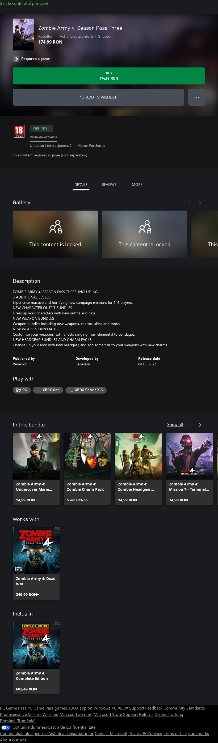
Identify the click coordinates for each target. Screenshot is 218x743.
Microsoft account (76, 714)
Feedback (153, 708)
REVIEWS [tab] (109, 184)
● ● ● (196, 97)
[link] (36, 469)
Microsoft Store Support (116, 714)
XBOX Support (131, 708)
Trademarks (198, 733)
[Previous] (189, 202)
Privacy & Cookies (145, 733)
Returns (146, 714)
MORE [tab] (137, 184)
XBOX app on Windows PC (92, 708)
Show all (175, 424)
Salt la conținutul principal (24, 3)
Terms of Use (175, 733)
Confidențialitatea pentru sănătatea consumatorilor (47, 733)
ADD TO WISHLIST (101, 97)
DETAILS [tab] (80, 184)
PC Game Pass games (47, 708)
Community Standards (184, 708)
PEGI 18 (38, 128)
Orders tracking (168, 714)
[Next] (200, 202)
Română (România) (18, 720)
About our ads (13, 739)
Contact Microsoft (111, 733)
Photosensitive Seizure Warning (29, 714)
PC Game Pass (13, 708)
